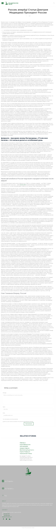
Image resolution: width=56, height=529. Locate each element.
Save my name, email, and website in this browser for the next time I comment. (18, 421)
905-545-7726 (6, 513)
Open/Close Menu (2, 3)
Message (4, 392)
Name (4, 406)
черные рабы (23, 184)
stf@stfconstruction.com (7, 516)
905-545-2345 (7, 515)
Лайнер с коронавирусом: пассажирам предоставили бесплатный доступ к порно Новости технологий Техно (27, 448)
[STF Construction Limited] (29, 3)
